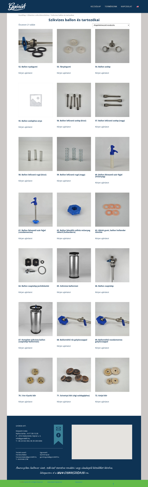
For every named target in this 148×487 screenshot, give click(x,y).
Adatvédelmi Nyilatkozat (54, 482)
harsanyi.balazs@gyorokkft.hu (26, 457)
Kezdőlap (96, 7)
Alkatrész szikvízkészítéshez (38, 15)
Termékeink (111, 7)
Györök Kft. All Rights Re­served (33, 482)
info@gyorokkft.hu (23, 438)
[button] (97, 442)
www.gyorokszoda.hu (71, 473)
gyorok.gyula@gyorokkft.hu (49, 457)
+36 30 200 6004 (36, 441)
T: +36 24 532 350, (23, 441)
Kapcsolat (126, 7)
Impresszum (78, 482)
